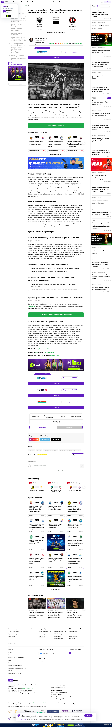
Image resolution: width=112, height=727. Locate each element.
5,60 (42, 355)
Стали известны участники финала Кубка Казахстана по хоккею (100, 76)
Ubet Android (72, 638)
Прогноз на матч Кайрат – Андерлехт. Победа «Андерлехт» (55, 525)
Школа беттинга (63, 1)
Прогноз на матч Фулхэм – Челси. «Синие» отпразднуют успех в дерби (55, 144)
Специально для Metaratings (16, 657)
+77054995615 (60, 694)
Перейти (56, 57)
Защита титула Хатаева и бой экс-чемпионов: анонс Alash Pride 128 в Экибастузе (36, 615)
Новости (23, 1)
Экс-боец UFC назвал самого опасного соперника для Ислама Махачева (100, 64)
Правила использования (15, 665)
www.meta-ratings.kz (27, 688)
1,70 (38, 349)
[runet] (10, 711)
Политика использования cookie (17, 668)
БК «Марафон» (49, 352)
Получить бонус (17, 84)
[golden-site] (18, 711)
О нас (10, 652)
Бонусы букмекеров (45, 629)
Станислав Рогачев (41, 38)
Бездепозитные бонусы (45, 631)
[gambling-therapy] (65, 711)
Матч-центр (16, 1)
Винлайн (31, 450)
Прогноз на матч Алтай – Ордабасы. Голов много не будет (36, 578)
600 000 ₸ (70, 52)
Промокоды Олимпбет (60, 631)
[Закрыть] (109, 725)
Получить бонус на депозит (56, 125)
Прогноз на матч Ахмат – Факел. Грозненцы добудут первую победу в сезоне (74, 579)
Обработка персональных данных (17, 670)
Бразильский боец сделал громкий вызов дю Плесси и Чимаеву (100, 127)
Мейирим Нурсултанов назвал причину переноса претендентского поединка (101, 52)
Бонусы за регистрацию (45, 634)
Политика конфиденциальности (16, 663)
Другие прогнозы (35, 498)
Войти (107, 2)
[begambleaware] (53, 711)
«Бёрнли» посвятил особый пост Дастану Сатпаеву (100, 288)
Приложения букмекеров (15, 634)
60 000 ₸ (70, 390)
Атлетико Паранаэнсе (50, 450)
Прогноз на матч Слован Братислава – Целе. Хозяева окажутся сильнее (74, 526)
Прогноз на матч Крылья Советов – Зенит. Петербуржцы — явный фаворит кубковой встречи (75, 562)
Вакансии (11, 655)
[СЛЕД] (84, 143)
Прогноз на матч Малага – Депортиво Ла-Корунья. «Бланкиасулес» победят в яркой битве (74, 144)
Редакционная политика (14, 673)
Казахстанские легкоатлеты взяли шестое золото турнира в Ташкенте (101, 152)
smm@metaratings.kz (61, 692)
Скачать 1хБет (72, 634)
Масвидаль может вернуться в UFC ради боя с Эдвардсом (101, 213)
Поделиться (76, 455)
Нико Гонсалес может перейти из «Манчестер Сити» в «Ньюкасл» (101, 115)
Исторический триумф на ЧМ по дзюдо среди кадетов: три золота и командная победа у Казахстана (55, 616)
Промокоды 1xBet (59, 636)
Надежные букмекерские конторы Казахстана (23, 629)
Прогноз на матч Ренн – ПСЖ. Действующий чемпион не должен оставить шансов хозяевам (36, 509)
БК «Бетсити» (51, 349)
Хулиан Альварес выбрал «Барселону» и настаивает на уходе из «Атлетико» (101, 201)
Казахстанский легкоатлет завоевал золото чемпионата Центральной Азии (100, 89)
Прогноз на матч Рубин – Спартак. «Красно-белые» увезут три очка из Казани (36, 561)
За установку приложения (42, 637)
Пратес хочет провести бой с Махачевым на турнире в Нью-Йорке (101, 276)
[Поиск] (101, 2)
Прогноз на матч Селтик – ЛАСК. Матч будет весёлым (36, 542)
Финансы (41, 661)
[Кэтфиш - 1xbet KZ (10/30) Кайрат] (56, 725)
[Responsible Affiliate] (77, 711)
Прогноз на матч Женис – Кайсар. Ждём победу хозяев (55, 560)
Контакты (10, 649)
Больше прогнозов (56, 154)
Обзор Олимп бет (13, 636)
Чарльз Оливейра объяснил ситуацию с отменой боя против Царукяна (100, 26)
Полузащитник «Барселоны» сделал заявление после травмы (100, 251)
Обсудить (42, 427)
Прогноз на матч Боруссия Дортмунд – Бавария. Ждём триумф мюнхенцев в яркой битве (74, 509)
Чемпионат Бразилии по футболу (70, 450)
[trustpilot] (41, 711)
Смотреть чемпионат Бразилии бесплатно (56, 314)
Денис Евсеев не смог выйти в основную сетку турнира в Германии (101, 264)
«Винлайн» (31, 306)
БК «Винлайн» (54, 355)
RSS (9, 660)
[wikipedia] (29, 711)
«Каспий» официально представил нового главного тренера (100, 14)
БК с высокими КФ (75, 629)
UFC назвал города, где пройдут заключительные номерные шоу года (100, 177)
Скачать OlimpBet (73, 636)
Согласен (88, 715)
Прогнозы (35, 1)
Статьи (29, 1)
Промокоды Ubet (58, 638)
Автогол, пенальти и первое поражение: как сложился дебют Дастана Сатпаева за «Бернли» (74, 615)
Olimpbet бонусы (58, 634)
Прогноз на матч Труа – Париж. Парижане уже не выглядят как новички (55, 508)
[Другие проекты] (5, 2)
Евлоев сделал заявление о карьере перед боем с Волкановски (100, 139)
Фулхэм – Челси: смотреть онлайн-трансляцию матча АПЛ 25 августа (100, 102)
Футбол (38, 450)
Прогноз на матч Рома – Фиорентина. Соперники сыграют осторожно (36, 143)
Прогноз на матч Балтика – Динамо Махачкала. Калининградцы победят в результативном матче (36, 526)
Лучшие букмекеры (13, 631)
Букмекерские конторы (45, 1)
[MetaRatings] (13, 680)
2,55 (36, 352)
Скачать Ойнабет (73, 631)
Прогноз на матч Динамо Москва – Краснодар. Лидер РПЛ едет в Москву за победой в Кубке (75, 543)
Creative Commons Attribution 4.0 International (45, 703)
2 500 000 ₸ (69, 402)
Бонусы (55, 1)
